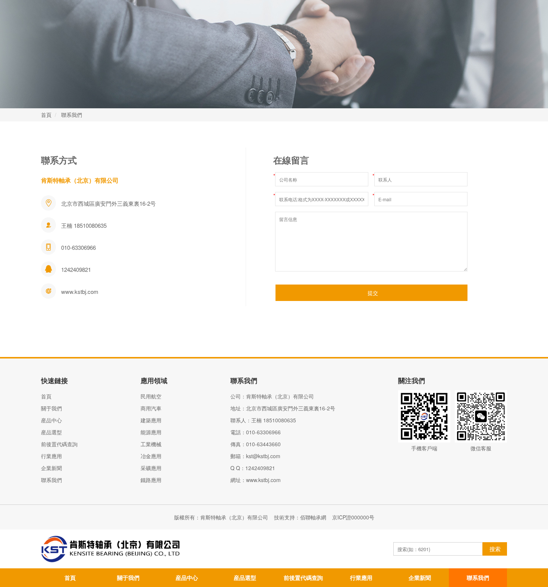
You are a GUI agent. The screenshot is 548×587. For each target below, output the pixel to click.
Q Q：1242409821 (252, 468)
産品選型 (51, 432)
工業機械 (151, 444)
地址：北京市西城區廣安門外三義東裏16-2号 (282, 408)
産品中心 (51, 420)
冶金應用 (151, 456)
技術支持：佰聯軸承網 (300, 517)
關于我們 (51, 408)
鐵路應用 (151, 480)
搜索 (495, 549)
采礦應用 (151, 468)
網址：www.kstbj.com (255, 480)
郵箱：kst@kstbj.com (255, 456)
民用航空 (151, 396)
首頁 (46, 114)
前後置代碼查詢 (59, 444)
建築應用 (151, 420)
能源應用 (151, 432)
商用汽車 (151, 408)
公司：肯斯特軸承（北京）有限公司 (272, 396)
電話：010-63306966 (255, 432)
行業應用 (51, 456)
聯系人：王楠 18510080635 (263, 420)
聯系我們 (71, 114)
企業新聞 (51, 468)
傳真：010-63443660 (255, 444)
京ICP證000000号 (353, 517)
